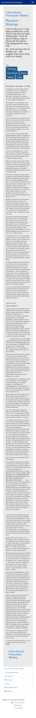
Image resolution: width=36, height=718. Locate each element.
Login (7, 684)
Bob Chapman (9, 676)
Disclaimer (18, 705)
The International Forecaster (11, 2)
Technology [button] (11, 69)
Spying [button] (23, 73)
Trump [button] (19, 77)
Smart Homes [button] (12, 73)
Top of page (18, 708)
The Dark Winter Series (11, 672)
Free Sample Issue (11, 687)
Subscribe (9, 691)
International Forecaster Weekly (17, 13)
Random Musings (12, 22)
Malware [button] (10, 77)
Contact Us (9, 680)
